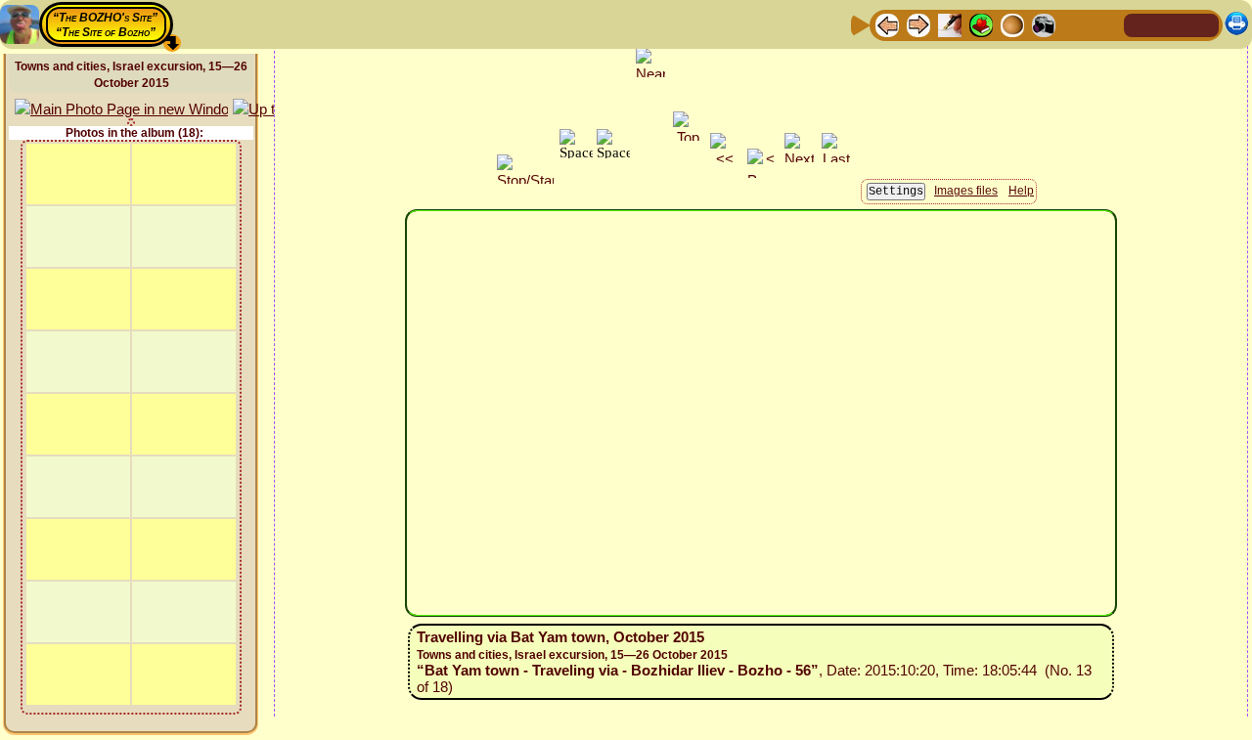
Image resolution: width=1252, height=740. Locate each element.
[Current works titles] (1012, 24)
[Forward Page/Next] (918, 24)
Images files (966, 190)
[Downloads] (1075, 24)
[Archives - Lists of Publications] (949, 24)
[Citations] (981, 24)
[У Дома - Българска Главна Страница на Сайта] (1203, 24)
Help (1021, 190)
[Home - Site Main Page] (1140, 24)
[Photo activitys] (1043, 24)
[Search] (1106, 24)
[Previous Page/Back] (887, 24)
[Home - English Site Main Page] (1172, 24)
